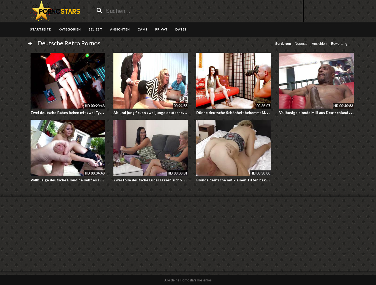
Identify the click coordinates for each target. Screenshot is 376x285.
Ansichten (319, 43)
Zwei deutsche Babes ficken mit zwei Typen (68, 112)
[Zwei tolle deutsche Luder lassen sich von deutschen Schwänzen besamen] (150, 148)
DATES (181, 29)
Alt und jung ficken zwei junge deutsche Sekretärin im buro (164, 112)
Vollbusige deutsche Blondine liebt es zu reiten (72, 180)
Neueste (301, 43)
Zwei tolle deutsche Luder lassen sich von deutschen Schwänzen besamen (178, 180)
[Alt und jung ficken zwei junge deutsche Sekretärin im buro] (150, 81)
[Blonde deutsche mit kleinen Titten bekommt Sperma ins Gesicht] (233, 148)
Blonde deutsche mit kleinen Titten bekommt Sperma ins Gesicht (253, 180)
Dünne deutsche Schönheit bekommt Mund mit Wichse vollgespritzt (256, 112)
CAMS (143, 29)
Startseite (40, 29)
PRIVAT (161, 29)
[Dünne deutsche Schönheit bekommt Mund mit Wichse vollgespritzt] (233, 81)
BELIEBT (95, 29)
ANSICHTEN (120, 29)
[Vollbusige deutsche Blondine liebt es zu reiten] (68, 148)
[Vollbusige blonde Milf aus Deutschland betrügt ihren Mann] (316, 81)
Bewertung (339, 43)
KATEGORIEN (70, 29)
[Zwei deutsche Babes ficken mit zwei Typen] (68, 81)
